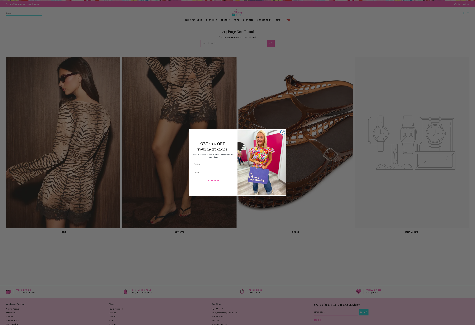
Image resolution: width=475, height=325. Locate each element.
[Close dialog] (282, 132)
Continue (213, 180)
